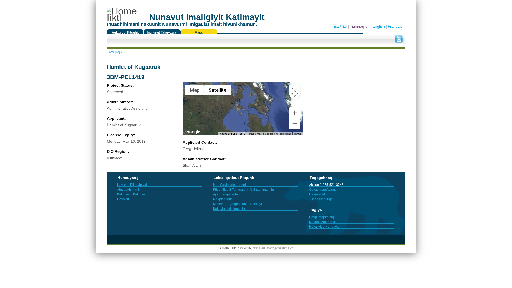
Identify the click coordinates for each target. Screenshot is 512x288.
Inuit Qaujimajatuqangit (230, 185)
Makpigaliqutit (223, 199)
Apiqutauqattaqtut (226, 194)
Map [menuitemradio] (194, 90)
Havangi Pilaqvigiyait (132, 185)
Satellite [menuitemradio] (217, 90)
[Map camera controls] (294, 93)
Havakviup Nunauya (324, 227)
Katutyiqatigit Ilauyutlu (229, 209)
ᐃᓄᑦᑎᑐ (340, 26)
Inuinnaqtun (360, 26)
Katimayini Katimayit (131, 194)
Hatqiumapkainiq (321, 217)
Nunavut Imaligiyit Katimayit (273, 248)
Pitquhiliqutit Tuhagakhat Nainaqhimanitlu (243, 189)
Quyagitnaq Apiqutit (323, 189)
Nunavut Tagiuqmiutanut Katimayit (238, 204)
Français (395, 26)
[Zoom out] (294, 123)
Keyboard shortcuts (232, 133)
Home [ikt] (113, 52)
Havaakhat (317, 194)
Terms (297, 133)
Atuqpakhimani (128, 189)
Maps (199, 32)
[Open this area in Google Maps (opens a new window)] (193, 132)
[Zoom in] (294, 112)
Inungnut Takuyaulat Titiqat (162, 34)
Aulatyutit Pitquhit (125, 32)
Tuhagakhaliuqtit (321, 199)
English (379, 26)
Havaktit (123, 199)
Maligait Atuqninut (322, 222)
